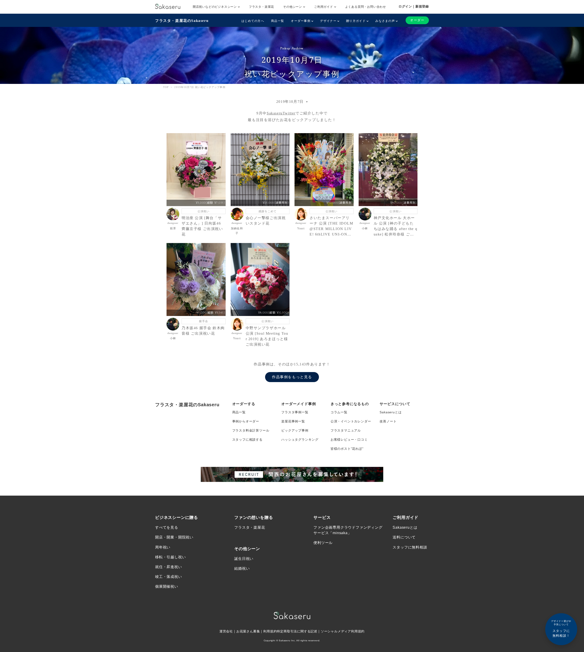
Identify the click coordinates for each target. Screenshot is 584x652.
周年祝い (162, 547)
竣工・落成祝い (168, 577)
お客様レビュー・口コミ (349, 439)
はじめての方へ (252, 21)
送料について (404, 537)
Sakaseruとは (391, 412)
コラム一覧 (339, 412)
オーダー (417, 20)
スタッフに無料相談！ (561, 628)
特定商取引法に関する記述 (297, 631)
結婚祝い (242, 568)
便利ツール (323, 543)
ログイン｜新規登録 (414, 6)
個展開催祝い (166, 586)
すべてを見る (166, 527)
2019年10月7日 (290, 101)
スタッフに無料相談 (410, 547)
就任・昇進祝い (168, 567)
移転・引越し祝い (170, 557)
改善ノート (388, 421)
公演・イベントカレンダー (351, 421)
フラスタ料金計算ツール (250, 430)
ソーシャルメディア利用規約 (343, 631)
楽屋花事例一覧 (293, 421)
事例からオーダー (245, 421)
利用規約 (270, 631)
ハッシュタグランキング (299, 439)
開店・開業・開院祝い (174, 537)
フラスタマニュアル (346, 430)
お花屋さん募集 (248, 631)
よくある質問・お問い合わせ (365, 6)
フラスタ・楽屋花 (261, 6)
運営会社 (226, 631)
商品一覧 (277, 21)
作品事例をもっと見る (292, 377)
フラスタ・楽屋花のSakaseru (182, 21)
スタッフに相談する (247, 439)
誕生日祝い (243, 559)
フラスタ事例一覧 (294, 412)
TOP (166, 87)
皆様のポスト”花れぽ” (347, 448)
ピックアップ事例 (294, 430)
